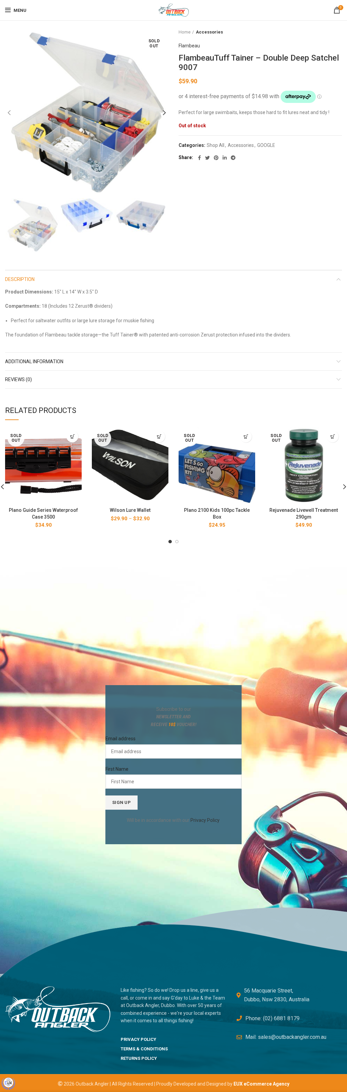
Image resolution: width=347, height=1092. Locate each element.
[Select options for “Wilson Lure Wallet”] (159, 436)
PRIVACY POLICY (138, 1039)
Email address (120, 738)
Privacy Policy (204, 820)
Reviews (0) (18, 379)
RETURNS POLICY (139, 1058)
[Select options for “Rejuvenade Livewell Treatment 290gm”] (333, 436)
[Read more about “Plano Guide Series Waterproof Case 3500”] (72, 436)
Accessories (209, 32)
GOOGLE (266, 145)
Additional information (34, 361)
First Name (116, 769)
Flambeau (189, 45)
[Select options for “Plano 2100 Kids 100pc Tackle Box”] (246, 436)
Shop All (215, 145)
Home (184, 32)
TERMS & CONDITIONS (144, 1048)
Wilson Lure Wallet (130, 510)
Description (20, 279)
